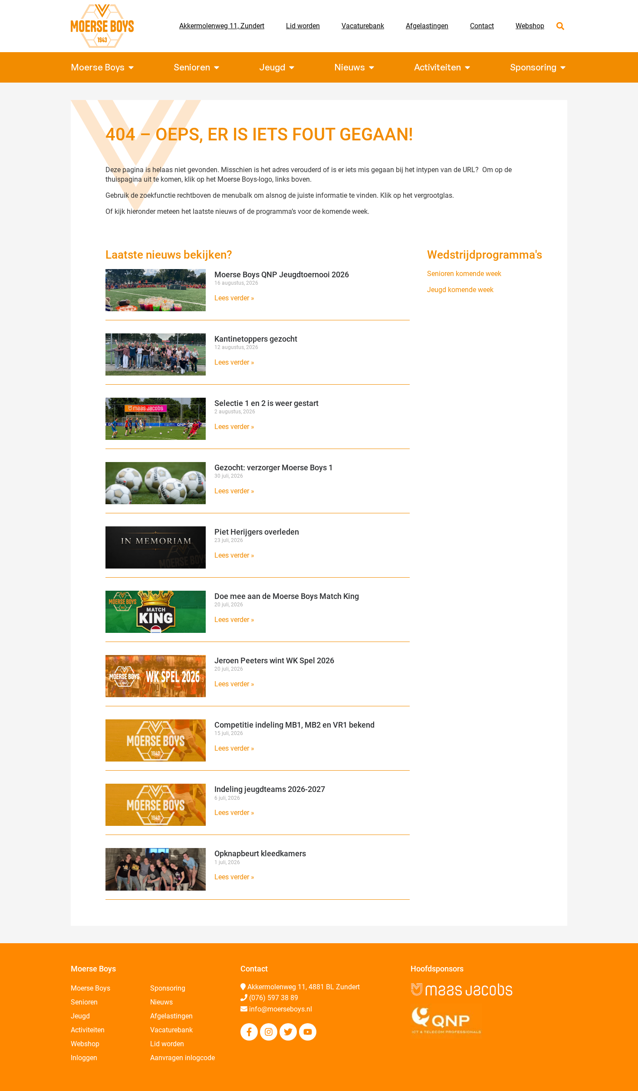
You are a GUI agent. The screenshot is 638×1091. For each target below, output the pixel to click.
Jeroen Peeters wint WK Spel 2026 (274, 660)
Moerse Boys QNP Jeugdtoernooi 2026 (281, 274)
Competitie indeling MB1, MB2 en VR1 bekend (294, 724)
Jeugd (80, 1016)
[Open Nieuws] (371, 67)
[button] (560, 26)
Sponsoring (167, 988)
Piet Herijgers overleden (256, 531)
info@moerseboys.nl (280, 1009)
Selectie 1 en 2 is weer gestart (266, 403)
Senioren (84, 1002)
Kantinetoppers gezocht (255, 338)
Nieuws (161, 1002)
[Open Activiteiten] (467, 67)
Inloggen (84, 1058)
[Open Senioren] (216, 67)
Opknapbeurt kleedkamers (260, 853)
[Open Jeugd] (291, 67)
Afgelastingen (427, 26)
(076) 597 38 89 (273, 998)
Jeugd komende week (460, 290)
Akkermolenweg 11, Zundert (221, 26)
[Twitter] (288, 1032)
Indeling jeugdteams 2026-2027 (269, 789)
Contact (482, 26)
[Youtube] (307, 1032)
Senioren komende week (464, 273)
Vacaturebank (363, 26)
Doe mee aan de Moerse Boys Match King (286, 596)
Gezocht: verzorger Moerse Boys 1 (273, 467)
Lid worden (303, 26)
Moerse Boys (90, 988)
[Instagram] (268, 1032)
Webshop (530, 26)
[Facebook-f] (249, 1032)
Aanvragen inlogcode (182, 1058)
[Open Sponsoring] (563, 67)
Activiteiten (88, 1030)
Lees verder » (234, 298)
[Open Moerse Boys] (131, 67)
